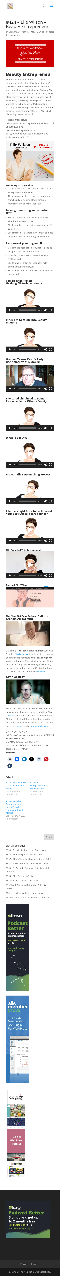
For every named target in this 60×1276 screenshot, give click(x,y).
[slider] (27, 310)
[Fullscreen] (50, 310)
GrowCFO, (11, 715)
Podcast (50, 31)
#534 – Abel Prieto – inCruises (20, 876)
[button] (30, 299)
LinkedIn (41, 671)
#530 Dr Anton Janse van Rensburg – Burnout (28, 897)
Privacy (24, 1264)
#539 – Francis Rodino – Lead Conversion (26, 850)
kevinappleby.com (39, 726)
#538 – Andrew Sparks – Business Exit (24, 854)
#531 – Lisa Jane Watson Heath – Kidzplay (26, 893)
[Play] (9, 310)
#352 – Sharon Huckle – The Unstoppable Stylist (16, 785)
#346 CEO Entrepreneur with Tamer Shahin (39, 785)
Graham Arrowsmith (19, 31)
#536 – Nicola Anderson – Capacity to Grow (27, 863)
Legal (34, 1264)
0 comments (14, 35)
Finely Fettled (22, 654)
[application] (30, 299)
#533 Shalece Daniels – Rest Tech (22, 880)
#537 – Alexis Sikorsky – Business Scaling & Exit (29, 859)
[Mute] (45, 310)
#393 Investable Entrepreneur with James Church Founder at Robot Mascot (15, 807)
